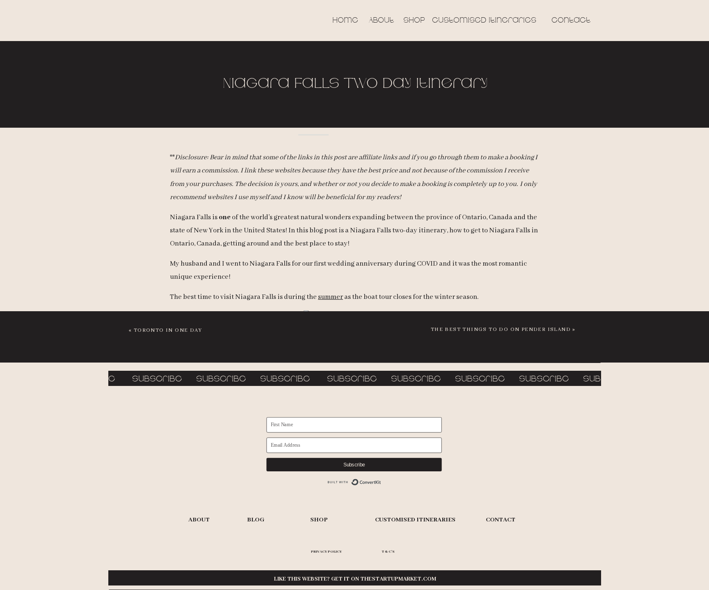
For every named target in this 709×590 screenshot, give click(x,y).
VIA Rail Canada (372, 416)
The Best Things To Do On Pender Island (501, 329)
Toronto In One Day (168, 330)
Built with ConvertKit (354, 482)
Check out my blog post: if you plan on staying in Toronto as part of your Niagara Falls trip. (354, 390)
